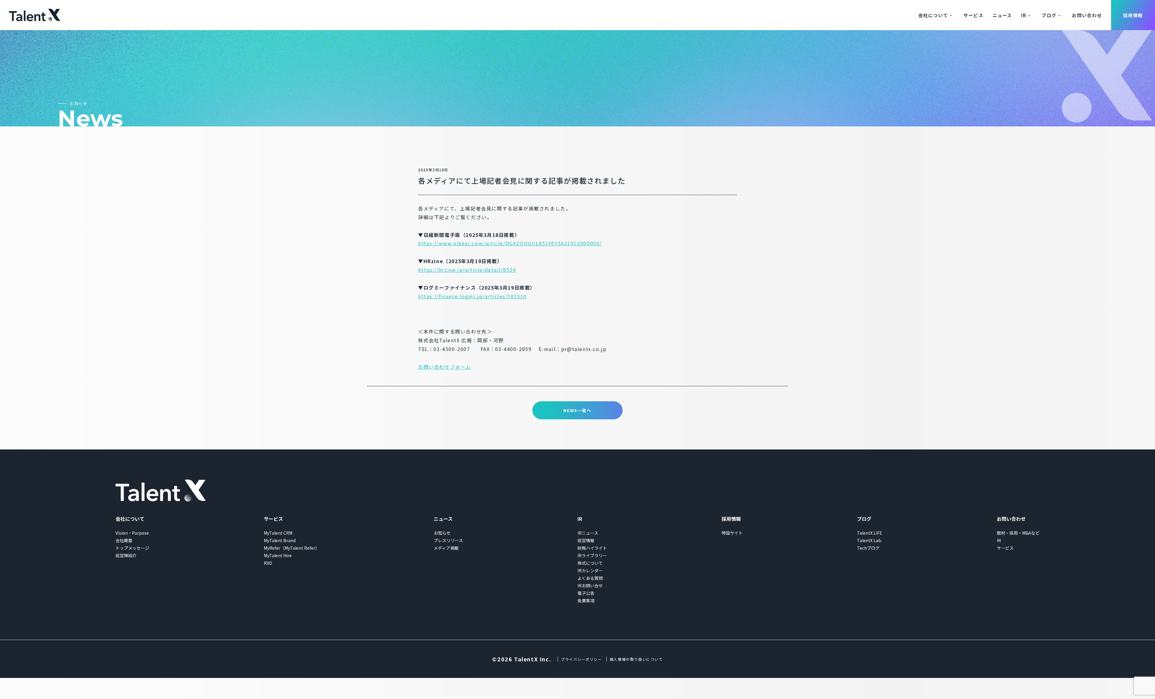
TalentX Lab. (869, 540)
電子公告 (586, 593)
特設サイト (732, 533)
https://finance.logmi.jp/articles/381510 (472, 296)
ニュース (1002, 15)
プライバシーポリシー (581, 659)
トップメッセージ (132, 548)
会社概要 (124, 540)
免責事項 (586, 601)
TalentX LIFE (869, 533)
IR (1023, 15)
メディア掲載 (446, 548)
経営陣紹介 (126, 555)
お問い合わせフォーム (444, 366)
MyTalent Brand (280, 540)
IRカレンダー (590, 570)
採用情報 (1133, 15)
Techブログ (868, 548)
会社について (933, 15)
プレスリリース (448, 540)
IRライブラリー (592, 555)
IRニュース (588, 533)
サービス (973, 15)
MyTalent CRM (278, 533)
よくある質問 (590, 578)
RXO (268, 563)
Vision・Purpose (132, 533)
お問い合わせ (1087, 15)
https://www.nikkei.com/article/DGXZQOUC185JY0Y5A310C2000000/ (510, 243)
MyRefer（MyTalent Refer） (291, 548)
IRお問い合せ (590, 585)
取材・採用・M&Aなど (1018, 533)
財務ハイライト (592, 548)
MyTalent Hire (278, 555)
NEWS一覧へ (577, 410)
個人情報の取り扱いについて (636, 659)
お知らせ (442, 533)
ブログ (1049, 15)
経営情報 (586, 540)
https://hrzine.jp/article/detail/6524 (467, 269)
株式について (590, 563)
